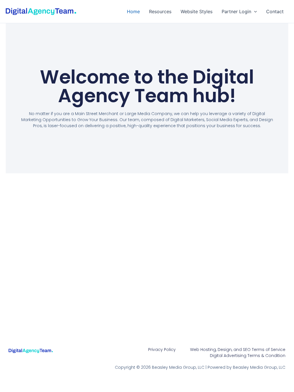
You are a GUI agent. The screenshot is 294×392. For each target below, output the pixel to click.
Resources (160, 11)
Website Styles (196, 11)
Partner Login (236, 11)
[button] (254, 11)
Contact (275, 11)
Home (133, 11)
